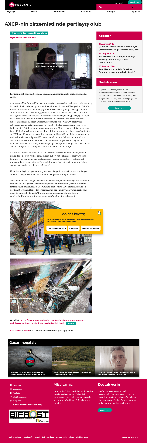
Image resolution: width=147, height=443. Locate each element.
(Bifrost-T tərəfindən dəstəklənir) (27, 405)
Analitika (86, 11)
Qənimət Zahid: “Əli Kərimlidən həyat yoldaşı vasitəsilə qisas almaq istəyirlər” (119, 48)
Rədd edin (73, 228)
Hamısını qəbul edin (57, 228)
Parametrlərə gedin (90, 228)
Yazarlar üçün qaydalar (44, 437)
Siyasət (11, 11)
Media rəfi (28, 437)
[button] (139, 12)
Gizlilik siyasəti (82, 437)
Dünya (111, 11)
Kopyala (71, 323)
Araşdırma (59, 11)
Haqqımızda (61, 437)
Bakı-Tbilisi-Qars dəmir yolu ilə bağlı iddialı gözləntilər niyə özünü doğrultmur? (117, 59)
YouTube (16, 393)
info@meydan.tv (20, 397)
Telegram (17, 401)
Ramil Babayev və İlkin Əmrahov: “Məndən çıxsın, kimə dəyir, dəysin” (117, 70)
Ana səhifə (15, 330)
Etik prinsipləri (15, 437)
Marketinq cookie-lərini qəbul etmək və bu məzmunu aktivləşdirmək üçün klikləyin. (51, 66)
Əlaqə (71, 437)
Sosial (34, 11)
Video (27, 330)
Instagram (17, 389)
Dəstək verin (134, 2)
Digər (133, 11)
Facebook (17, 385)
